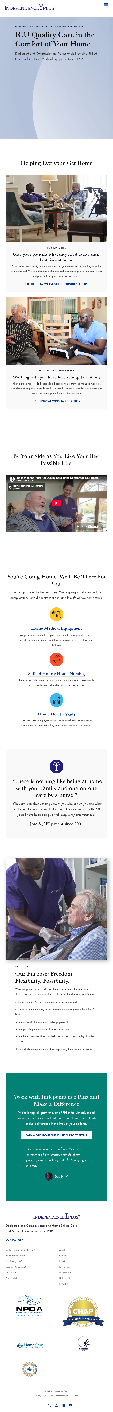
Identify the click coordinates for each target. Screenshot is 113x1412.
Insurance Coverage (15, 1267)
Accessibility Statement (58, 1396)
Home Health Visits (56, 714)
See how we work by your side (56, 401)
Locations (10, 1272)
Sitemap (74, 1396)
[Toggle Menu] (106, 4)
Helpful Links (65, 1278)
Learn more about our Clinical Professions (55, 1135)
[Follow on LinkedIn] (64, 1405)
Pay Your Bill (11, 1278)
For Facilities (65, 1267)
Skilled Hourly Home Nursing (56, 673)
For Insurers (64, 1272)
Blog (61, 1261)
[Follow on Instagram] (56, 1405)
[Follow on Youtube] (71, 1405)
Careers (63, 1255)
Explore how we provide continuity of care (56, 284)
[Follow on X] (49, 1405)
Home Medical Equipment (56, 628)
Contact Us (14, 1240)
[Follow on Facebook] (42, 1405)
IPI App (62, 1284)
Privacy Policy (40, 1396)
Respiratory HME (14, 1261)
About (62, 1250)
